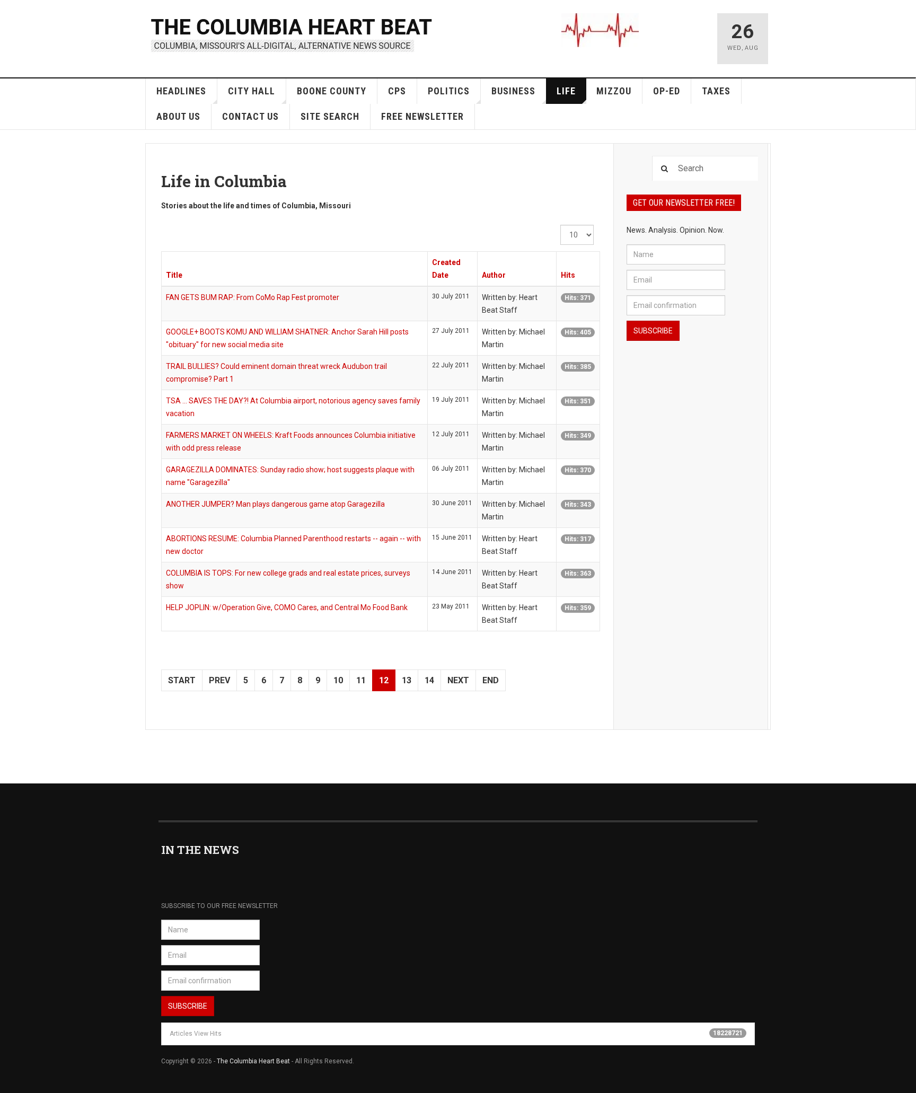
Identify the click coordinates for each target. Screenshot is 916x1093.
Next (458, 680)
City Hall (251, 90)
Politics (449, 90)
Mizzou (613, 90)
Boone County (331, 90)
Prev (219, 680)
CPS (397, 90)
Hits (568, 275)
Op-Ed (666, 90)
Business (513, 90)
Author (494, 275)
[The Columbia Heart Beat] (292, 33)
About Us (178, 116)
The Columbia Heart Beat (253, 1061)
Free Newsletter (422, 116)
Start (182, 680)
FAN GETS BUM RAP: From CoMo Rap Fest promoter (252, 297)
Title (174, 275)
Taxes (716, 90)
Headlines (181, 90)
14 (429, 680)
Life (566, 90)
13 (406, 680)
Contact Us (250, 116)
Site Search (330, 116)
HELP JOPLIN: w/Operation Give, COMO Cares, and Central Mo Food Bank (287, 607)
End (490, 680)
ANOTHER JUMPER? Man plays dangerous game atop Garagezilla (275, 504)
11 (361, 680)
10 (338, 680)
